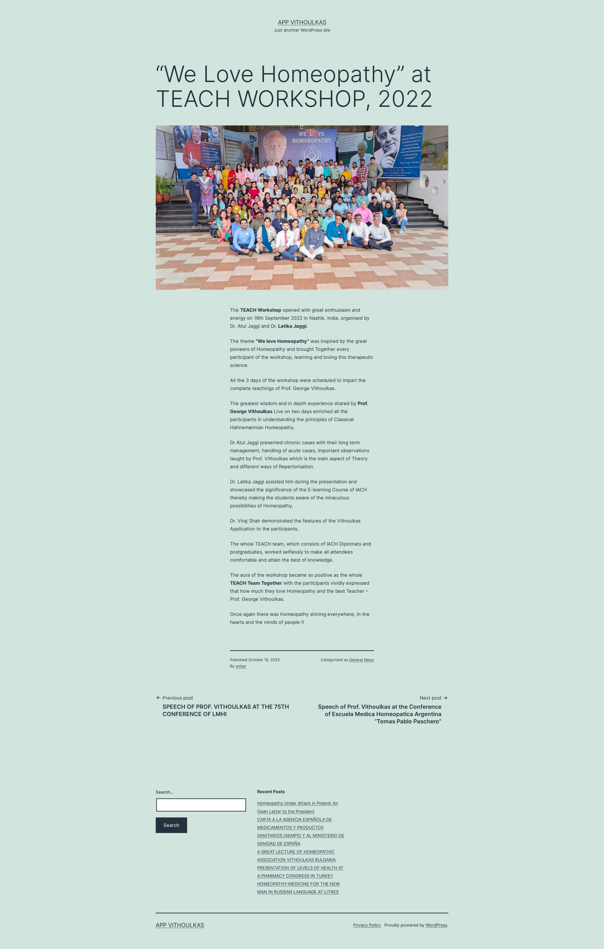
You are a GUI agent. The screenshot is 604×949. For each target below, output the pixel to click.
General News (361, 659)
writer (241, 666)
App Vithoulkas (302, 22)
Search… (165, 792)
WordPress (436, 925)
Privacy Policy (367, 925)
